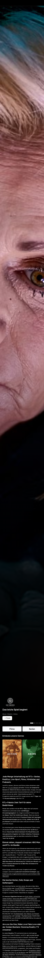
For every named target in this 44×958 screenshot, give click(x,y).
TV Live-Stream (13, 787)
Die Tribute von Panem (31, 914)
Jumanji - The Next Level (23, 916)
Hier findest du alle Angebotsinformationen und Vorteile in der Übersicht (21, 874)
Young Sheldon (20, 888)
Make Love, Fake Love (9, 946)
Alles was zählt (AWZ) (19, 898)
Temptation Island (34, 950)
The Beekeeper (18, 914)
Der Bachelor (21, 939)
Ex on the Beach (20, 952)
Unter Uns (33, 898)
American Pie (6, 916)
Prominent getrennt (28, 955)
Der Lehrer (22, 886)
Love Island (17, 957)
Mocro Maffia (6, 888)
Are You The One (8, 952)
